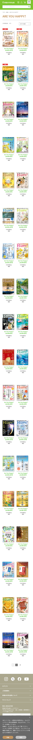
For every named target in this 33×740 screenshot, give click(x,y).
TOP (4, 12)
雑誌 (7, 12)
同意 (8, 737)
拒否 (21, 737)
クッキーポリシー (13, 726)
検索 (29, 6)
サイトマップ (6, 700)
